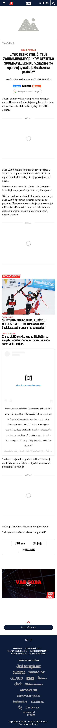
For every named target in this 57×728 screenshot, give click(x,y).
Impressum (17, 648)
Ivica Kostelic (24, 451)
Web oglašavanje (18, 654)
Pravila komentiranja (17, 651)
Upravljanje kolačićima (28, 660)
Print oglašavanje (38, 654)
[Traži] (54, 3)
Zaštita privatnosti (38, 651)
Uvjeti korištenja (33, 648)
